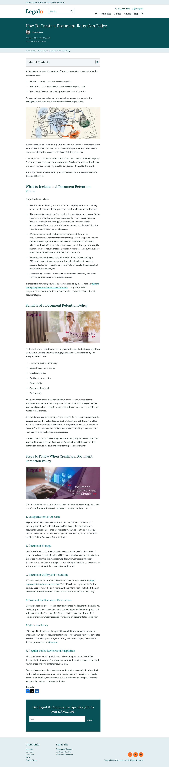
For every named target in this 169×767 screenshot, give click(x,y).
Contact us (30, 754)
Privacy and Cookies (64, 749)
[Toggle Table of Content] (96, 62)
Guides (117, 13)
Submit (89, 720)
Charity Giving (31, 760)
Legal (34, 11)
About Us (29, 749)
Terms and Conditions (64, 754)
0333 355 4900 (124, 9)
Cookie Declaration (63, 752)
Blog (136, 13)
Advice (127, 13)
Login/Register (137, 9)
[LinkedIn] (37, 691)
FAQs (28, 757)
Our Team (29, 752)
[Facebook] (28, 691)
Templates (105, 13)
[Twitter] (32, 691)
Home (28, 51)
